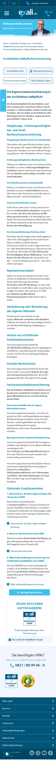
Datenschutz (8, 737)
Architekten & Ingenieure (20, 43)
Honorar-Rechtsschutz (21, 551)
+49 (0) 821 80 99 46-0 (39, 3)
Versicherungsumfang (33, 46)
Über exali (7, 700)
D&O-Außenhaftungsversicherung (27, 584)
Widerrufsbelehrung (12, 745)
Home (5, 43)
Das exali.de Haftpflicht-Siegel (27, 639)
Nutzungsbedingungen (13, 730)
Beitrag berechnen (31, 592)
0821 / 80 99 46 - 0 (30, 665)
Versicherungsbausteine (13, 49)
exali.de (28, 13)
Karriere (6, 708)
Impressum (8, 723)
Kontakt (6, 715)
